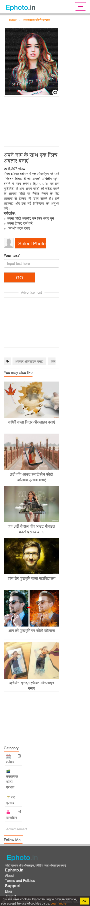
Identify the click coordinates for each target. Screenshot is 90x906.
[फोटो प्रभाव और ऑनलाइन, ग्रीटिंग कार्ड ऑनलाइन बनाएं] (22, 6)
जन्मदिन (11, 817)
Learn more (58, 903)
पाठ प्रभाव (10, 799)
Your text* (12, 255)
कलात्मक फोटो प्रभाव (12, 781)
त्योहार (10, 761)
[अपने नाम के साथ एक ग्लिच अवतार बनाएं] (31, 61)
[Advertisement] (31, 121)
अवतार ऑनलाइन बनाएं (29, 361)
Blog (8, 891)
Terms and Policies (20, 880)
